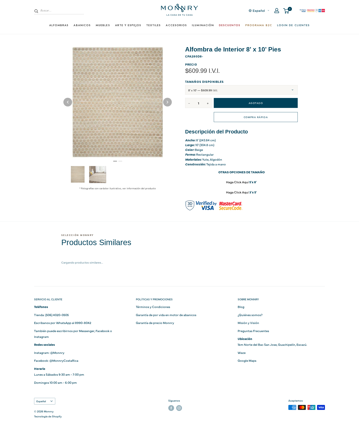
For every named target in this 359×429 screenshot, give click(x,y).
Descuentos (229, 25)
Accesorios (176, 25)
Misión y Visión (248, 322)
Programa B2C (258, 25)
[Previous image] (67, 102)
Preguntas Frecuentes (253, 331)
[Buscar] (36, 11)
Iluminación (203, 25)
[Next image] (167, 102)
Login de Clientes (293, 25)
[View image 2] (97, 174)
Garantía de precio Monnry (155, 322)
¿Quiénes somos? (250, 315)
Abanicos (82, 25)
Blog (241, 306)
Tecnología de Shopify (48, 416)
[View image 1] (77, 174)
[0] (286, 10)
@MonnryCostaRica (63, 360)
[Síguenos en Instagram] (179, 408)
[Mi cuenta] (276, 10)
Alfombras (59, 25)
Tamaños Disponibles (204, 81)
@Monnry (57, 352)
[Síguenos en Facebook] (171, 408)
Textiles (153, 25)
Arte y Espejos (128, 25)
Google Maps (247, 360)
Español (41, 401)
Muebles (103, 25)
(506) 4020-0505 (57, 315)
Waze (242, 352)
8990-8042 (83, 322)
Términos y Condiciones (153, 306)
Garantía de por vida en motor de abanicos (166, 315)
